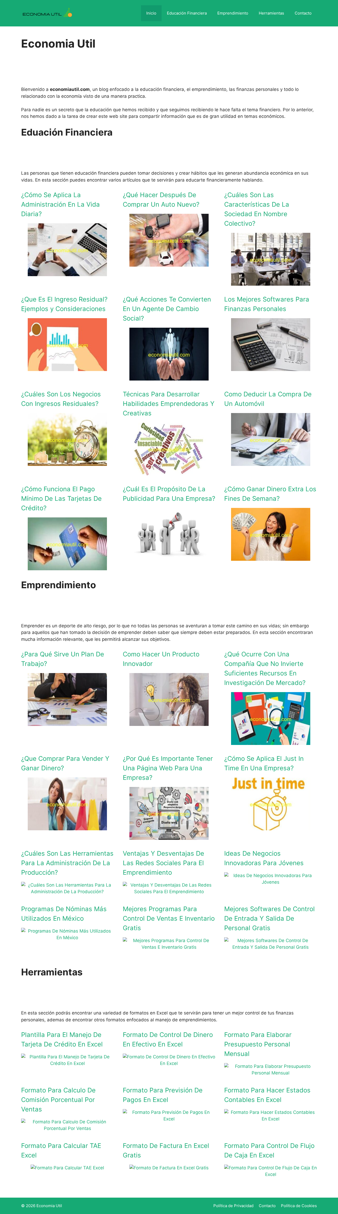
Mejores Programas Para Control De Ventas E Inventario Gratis (169, 918)
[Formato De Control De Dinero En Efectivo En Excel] (169, 1063)
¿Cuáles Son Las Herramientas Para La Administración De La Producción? (67, 863)
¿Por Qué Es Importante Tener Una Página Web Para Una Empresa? (168, 768)
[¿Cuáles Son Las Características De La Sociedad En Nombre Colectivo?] (270, 282)
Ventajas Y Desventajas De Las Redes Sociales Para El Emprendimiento (163, 863)
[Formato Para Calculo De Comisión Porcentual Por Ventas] (67, 1128)
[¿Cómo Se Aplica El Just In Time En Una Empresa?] (270, 826)
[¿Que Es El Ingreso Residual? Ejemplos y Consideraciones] (67, 367)
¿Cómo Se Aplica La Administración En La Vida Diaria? (60, 204)
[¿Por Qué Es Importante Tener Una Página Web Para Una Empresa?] (169, 836)
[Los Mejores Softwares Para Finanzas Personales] (270, 367)
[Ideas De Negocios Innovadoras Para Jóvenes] (270, 882)
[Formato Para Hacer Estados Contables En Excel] (270, 1119)
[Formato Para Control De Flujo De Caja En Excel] (270, 1174)
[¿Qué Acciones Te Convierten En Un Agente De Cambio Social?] (169, 376)
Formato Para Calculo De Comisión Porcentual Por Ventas (58, 1099)
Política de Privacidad (233, 1205)
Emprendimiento (232, 13)
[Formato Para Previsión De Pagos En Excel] (169, 1119)
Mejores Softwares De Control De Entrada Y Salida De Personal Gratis (269, 918)
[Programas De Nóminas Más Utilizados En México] (67, 937)
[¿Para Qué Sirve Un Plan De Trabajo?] (67, 722)
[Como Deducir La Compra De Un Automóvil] (270, 462)
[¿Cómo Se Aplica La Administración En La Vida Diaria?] (67, 272)
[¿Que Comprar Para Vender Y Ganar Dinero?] (67, 826)
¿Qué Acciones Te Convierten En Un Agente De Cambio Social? (167, 308)
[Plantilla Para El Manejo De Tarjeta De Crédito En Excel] (67, 1063)
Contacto (303, 13)
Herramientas (271, 13)
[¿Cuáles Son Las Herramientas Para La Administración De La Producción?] (67, 891)
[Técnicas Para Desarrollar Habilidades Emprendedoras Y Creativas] (169, 471)
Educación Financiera (187, 13)
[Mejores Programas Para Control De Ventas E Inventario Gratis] (169, 947)
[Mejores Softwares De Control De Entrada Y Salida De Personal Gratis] (270, 947)
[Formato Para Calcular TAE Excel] (67, 1167)
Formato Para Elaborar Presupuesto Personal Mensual (258, 1044)
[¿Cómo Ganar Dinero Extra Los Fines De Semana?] (270, 557)
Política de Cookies (299, 1205)
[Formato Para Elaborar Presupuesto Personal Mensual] (270, 1073)
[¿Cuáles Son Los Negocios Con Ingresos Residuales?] (67, 462)
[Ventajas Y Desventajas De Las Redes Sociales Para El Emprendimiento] (169, 891)
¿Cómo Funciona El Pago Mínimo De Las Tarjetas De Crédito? (61, 498)
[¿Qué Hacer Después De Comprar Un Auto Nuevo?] (169, 263)
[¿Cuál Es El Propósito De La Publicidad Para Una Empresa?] (169, 557)
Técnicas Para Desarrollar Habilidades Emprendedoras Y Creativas (168, 403)
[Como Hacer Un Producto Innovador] (169, 722)
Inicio (151, 13)
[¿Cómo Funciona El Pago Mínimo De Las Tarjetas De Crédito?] (67, 566)
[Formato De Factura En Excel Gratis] (169, 1167)
